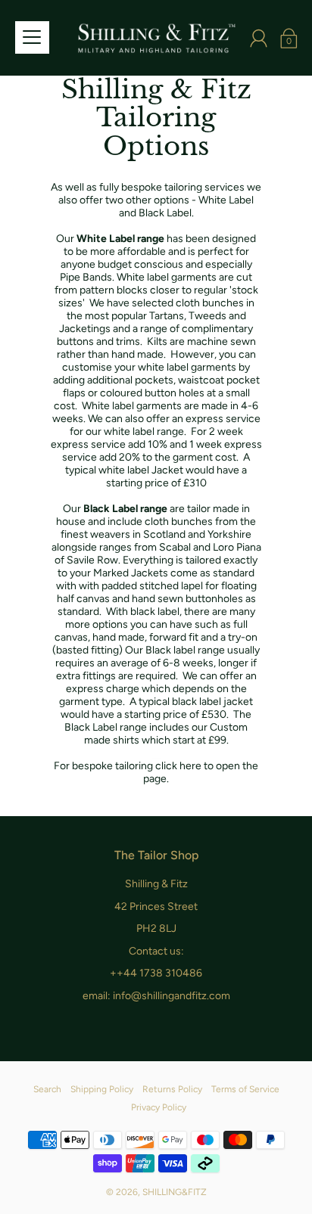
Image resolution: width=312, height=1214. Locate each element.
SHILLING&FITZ (174, 1192)
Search (47, 1089)
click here (178, 765)
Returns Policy (172, 1089)
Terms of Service (245, 1089)
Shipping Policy (101, 1089)
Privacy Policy (158, 1107)
